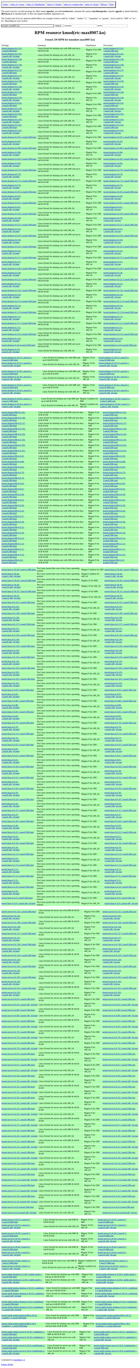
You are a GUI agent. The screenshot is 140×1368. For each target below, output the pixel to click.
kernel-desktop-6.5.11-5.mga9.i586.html (19, 323)
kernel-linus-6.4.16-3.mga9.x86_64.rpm (113, 892)
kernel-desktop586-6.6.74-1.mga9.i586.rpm (114, 479)
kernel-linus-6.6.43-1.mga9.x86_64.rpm (113, 804)
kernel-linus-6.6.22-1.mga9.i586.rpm (120, 832)
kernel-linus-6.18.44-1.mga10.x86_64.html (11, 586)
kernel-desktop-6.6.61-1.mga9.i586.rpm (120, 203)
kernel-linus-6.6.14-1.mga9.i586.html (18, 854)
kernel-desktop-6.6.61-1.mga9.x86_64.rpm (113, 208)
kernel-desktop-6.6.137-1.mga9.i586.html (12, 71)
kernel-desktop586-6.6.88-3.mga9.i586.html (13, 462)
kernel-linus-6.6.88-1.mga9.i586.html (18, 701)
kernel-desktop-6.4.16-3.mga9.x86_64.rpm (113, 339)
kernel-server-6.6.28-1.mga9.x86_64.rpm (120, 1136)
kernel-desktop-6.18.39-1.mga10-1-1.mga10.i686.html (17, 372)
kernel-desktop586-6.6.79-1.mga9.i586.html (13, 473)
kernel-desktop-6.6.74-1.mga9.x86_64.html (11, 186)
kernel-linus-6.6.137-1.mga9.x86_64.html (11, 629)
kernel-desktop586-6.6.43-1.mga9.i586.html (13, 512)
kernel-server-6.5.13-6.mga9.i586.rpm (118, 1174)
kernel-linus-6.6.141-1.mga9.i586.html (18, 602)
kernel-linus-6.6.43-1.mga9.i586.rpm (120, 799)
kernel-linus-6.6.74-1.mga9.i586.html (18, 734)
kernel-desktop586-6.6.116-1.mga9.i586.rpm (115, 441)
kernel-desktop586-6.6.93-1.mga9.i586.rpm (114, 457)
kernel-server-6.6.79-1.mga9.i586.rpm (118, 1032)
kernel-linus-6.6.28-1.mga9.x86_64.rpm (113, 826)
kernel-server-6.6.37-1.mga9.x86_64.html (19, 1125)
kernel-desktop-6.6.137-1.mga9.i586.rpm (113, 71)
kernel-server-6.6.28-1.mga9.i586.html (18, 1130)
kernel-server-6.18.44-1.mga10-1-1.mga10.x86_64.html (16, 1253)
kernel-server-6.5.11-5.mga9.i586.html (18, 1185)
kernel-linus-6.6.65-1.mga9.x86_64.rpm (113, 750)
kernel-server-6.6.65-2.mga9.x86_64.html (19, 1059)
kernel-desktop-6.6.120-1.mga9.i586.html (12, 93)
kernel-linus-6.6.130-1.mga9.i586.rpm (120, 635)
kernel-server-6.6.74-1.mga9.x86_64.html (19, 1048)
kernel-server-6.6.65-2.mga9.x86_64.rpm (120, 1059)
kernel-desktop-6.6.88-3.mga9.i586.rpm (120, 148)
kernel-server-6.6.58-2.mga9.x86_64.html (19, 1081)
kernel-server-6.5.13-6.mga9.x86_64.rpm (120, 1180)
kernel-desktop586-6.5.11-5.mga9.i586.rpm (114, 550)
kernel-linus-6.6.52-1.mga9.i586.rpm (120, 777)
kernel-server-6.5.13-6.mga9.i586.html (18, 1174)
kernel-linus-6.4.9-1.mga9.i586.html (17, 898)
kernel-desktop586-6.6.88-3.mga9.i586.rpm (114, 462)
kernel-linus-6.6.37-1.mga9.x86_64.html (10, 815)
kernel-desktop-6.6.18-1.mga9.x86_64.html (11, 295)
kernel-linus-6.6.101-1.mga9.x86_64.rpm (113, 684)
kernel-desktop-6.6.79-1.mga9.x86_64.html (11, 175)
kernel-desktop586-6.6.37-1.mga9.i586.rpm (114, 517)
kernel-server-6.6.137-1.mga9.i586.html (19, 933)
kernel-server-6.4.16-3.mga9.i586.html (18, 1196)
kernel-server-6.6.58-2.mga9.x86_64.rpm (120, 1081)
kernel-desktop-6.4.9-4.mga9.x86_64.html (11, 350)
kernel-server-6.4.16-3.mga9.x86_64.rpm (120, 1202)
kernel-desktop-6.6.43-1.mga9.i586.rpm (120, 246)
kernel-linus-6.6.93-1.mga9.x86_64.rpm (113, 695)
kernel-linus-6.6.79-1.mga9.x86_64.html (10, 728)
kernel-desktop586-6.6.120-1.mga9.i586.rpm (115, 435)
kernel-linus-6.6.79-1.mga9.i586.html (18, 723)
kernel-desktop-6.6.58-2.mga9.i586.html (19, 214)
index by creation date (73, 4)
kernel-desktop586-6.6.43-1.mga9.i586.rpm (114, 512)
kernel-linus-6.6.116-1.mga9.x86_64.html (10, 662)
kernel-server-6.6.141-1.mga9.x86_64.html (11, 917)
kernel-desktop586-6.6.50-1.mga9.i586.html (13, 506)
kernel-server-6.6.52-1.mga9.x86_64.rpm (120, 1092)
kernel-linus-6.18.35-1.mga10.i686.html (19, 591)
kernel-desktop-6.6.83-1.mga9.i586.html (19, 159)
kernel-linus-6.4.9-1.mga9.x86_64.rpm (121, 903)
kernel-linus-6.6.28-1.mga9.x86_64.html (10, 826)
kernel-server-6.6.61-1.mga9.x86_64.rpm (120, 1070)
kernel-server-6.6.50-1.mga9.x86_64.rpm (120, 1103)
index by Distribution (36, 4)
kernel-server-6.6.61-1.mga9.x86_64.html (19, 1070)
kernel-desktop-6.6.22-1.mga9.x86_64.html (11, 285)
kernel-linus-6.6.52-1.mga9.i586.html (18, 777)
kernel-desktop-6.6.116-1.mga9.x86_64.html (12, 109)
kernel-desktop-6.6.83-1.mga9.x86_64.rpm (113, 164)
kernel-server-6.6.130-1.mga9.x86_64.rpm (112, 950)
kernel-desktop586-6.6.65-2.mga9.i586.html (13, 484)
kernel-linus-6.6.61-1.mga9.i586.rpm (120, 755)
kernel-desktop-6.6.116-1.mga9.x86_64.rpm (113, 109)
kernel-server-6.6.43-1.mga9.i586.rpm (118, 1108)
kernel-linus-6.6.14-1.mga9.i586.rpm (120, 854)
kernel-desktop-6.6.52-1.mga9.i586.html (19, 225)
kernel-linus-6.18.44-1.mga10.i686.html (19, 580)
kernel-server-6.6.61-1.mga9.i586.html (18, 1065)
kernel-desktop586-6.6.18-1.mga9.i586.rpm (114, 534)
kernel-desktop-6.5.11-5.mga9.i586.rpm (120, 323)
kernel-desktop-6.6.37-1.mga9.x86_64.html (11, 263)
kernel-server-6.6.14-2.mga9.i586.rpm (118, 1163)
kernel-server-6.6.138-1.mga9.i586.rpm (119, 922)
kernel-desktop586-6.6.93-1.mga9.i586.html (13, 457)
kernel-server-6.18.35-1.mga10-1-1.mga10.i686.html (16, 1220)
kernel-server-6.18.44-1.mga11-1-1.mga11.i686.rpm (113, 1261)
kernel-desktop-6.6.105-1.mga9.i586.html (12, 115)
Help (112, 4)
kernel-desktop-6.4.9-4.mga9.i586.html (18, 345)
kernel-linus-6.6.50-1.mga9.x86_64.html (10, 794)
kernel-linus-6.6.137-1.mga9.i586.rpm (120, 624)
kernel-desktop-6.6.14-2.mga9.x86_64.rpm (113, 306)
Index (5, 4)
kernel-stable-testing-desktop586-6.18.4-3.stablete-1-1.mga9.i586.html (19, 1324)
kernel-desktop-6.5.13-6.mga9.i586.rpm (120, 312)
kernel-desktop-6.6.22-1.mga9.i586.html (19, 279)
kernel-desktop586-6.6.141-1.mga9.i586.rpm (115, 413)
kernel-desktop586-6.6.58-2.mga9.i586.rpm (114, 495)
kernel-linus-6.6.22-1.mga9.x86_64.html (10, 837)
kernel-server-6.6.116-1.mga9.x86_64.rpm (111, 971)
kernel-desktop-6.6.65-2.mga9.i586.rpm (120, 192)
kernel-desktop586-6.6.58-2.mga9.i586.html (13, 495)
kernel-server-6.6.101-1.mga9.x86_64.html (11, 993)
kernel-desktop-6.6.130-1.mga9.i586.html (12, 82)
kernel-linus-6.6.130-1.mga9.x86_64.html (11, 640)
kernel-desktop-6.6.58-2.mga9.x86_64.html (11, 219)
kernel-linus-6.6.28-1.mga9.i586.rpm (120, 821)
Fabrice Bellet (7, 1364)
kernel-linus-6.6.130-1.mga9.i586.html (18, 635)
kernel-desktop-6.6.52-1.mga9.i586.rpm (120, 225)
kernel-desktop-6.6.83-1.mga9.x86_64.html (11, 164)
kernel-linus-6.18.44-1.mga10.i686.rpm (121, 580)
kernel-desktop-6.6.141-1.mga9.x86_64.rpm (113, 55)
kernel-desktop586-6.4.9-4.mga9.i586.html (12, 561)
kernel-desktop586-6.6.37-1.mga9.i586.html (13, 517)
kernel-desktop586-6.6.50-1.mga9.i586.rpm (114, 506)
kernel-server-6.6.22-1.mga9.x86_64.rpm (120, 1147)
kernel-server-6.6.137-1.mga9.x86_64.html (11, 939)
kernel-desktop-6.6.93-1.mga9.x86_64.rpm (113, 142)
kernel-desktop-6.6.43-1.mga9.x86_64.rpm (113, 252)
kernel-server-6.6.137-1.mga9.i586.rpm (119, 933)
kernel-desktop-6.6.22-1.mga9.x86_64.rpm (113, 285)
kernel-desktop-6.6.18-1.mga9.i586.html (19, 290)
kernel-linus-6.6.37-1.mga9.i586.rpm (120, 810)
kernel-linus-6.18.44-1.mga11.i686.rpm (121, 569)
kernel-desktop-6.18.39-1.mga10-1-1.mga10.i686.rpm (114, 372)
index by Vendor (54, 4)
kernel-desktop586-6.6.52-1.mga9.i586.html (13, 501)
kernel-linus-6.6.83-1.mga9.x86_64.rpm (113, 717)
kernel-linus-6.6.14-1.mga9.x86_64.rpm (113, 859)
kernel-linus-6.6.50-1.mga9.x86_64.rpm (113, 794)
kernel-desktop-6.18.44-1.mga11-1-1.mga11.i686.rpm (115, 399)
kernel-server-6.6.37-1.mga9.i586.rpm (118, 1119)
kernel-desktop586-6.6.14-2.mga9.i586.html (13, 539)
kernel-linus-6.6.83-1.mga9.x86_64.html (10, 717)
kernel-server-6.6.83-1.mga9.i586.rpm (118, 1021)
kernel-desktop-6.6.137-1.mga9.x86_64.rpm (113, 77)
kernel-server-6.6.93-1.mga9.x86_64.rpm (120, 1004)
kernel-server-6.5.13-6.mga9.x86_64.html (19, 1180)
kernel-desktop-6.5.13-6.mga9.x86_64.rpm (113, 317)
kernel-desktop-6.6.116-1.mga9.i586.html (12, 104)
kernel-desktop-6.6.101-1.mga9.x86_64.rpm (113, 131)
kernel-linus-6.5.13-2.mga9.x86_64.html (10, 870)
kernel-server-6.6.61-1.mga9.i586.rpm (118, 1065)
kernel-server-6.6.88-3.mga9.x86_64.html (19, 1015)
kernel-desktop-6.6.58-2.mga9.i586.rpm (120, 214)
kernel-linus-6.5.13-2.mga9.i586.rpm (120, 865)
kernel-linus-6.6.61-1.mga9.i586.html (18, 755)
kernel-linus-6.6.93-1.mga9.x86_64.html (10, 695)
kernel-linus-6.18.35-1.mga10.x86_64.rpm (113, 597)
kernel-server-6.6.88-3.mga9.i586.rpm (118, 1010)
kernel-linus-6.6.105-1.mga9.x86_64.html (11, 673)
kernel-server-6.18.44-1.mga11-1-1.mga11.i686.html (16, 1261)
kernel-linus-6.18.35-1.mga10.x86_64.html (11, 597)
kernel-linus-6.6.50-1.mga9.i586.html (18, 788)
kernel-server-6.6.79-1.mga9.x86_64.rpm (120, 1037)
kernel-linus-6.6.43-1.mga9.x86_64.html (10, 804)
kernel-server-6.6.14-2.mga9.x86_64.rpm (120, 1169)
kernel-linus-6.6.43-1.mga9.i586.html (18, 799)
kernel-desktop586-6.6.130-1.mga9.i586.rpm (115, 430)
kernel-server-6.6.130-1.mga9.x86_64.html (11, 950)
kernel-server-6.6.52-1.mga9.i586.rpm (118, 1087)
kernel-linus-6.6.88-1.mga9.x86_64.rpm (113, 706)
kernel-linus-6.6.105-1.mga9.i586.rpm (120, 668)
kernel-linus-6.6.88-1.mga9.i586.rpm (120, 701)
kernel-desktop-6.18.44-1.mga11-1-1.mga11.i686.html (17, 399)
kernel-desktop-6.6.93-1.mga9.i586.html (19, 137)
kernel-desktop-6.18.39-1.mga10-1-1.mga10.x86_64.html (17, 378)
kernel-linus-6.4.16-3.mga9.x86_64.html (10, 892)
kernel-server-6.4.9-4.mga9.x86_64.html (19, 1212)
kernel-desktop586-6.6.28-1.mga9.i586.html (13, 523)
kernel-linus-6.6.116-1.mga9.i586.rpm (120, 657)
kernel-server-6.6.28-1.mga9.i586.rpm (118, 1130)
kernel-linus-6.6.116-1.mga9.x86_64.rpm (113, 662)
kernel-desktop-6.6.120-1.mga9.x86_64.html (12, 98)
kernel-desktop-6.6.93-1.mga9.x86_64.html (11, 142)
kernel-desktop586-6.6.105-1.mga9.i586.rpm (115, 446)
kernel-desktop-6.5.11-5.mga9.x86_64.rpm (113, 328)
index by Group (17, 4)
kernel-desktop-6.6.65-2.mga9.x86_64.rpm (113, 197)
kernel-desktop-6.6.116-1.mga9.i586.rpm (113, 104)
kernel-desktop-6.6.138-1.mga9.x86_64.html (12, 66)
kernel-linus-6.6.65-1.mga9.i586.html (18, 745)
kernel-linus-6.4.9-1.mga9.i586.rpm (119, 898)
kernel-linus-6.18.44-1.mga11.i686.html (19, 569)
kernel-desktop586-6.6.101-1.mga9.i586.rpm (115, 451)
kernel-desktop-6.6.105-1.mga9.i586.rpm (113, 115)
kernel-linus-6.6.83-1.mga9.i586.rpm (120, 712)
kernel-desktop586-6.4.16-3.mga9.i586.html (13, 555)
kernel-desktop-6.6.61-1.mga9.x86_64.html (11, 208)
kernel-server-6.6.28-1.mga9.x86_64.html (19, 1136)
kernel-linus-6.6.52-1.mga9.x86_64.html (10, 783)
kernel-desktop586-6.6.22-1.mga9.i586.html (13, 528)
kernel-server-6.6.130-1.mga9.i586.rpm (119, 944)
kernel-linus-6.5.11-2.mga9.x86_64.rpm (113, 881)
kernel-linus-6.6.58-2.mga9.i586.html (18, 766)
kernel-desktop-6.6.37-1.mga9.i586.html (19, 257)
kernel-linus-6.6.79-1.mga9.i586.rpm (120, 723)
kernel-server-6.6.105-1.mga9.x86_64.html (11, 982)
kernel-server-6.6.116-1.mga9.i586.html (19, 966)
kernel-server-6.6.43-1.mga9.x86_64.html (19, 1114)
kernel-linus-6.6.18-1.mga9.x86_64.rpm (113, 848)
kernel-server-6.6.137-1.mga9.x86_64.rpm (112, 939)
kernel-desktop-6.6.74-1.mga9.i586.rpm (120, 181)
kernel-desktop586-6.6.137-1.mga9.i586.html (13, 424)
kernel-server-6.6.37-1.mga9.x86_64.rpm (120, 1125)
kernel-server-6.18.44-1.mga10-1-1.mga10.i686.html (16, 1248)
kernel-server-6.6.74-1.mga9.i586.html (18, 1043)
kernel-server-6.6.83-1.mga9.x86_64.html (19, 1026)
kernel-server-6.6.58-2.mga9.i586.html (18, 1076)
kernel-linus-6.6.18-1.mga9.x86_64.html (10, 848)
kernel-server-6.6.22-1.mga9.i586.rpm (118, 1141)
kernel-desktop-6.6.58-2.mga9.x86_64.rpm (113, 219)
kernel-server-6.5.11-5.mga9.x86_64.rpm (120, 1191)
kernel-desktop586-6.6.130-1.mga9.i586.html (13, 430)
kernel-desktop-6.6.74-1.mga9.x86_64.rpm (113, 186)
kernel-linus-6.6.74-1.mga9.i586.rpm (120, 734)
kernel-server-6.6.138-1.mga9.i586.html (19, 922)
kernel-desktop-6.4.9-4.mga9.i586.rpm (120, 345)
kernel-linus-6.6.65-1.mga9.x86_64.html (10, 750)
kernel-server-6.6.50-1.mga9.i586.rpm (118, 1098)
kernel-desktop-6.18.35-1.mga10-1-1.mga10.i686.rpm (114, 358)
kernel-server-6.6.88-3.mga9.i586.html (18, 1010)
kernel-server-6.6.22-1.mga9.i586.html (18, 1141)
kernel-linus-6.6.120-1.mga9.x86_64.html (11, 651)
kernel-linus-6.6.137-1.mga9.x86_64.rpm (113, 629)
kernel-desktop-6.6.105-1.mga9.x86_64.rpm (113, 120)
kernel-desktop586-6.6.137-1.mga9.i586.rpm (115, 424)
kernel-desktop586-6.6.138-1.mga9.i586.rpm (115, 419)
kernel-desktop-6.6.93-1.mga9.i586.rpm (120, 137)
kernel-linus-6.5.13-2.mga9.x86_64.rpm (113, 870)
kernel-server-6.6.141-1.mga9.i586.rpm (119, 911)
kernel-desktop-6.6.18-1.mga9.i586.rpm (120, 290)
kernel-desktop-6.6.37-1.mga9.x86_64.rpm (113, 263)
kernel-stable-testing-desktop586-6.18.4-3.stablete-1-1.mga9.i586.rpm (113, 1324)
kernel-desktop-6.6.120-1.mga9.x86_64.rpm (113, 98)
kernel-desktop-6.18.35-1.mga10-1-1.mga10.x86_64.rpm (114, 364)
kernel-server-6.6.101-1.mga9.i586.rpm (119, 988)
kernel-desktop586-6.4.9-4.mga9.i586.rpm (114, 561)
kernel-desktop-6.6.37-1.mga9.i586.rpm (120, 257)
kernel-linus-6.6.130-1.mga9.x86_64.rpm (113, 640)
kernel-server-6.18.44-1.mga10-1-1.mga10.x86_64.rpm (112, 1253)
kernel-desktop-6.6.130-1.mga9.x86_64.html (12, 88)
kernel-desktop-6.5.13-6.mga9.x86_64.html (11, 317)
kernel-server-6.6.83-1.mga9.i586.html (18, 1021)
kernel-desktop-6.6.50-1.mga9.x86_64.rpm (113, 241)
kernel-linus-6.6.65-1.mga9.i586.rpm (120, 745)
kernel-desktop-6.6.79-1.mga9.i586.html (19, 170)
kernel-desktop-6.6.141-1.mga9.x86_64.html (12, 55)
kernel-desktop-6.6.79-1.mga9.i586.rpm (120, 170)
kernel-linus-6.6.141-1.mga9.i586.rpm (120, 602)
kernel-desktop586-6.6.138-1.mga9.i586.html (13, 419)
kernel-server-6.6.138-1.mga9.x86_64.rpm (112, 928)
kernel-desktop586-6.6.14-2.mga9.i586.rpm (114, 539)
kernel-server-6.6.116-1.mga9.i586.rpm (119, 966)
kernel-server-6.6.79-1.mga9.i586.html (18, 1032)
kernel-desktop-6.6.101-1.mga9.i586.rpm (113, 126)
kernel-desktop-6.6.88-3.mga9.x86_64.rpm (113, 153)
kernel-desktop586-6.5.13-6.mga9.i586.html (13, 545)
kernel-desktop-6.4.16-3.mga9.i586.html (19, 334)
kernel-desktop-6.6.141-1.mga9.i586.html (12, 49)
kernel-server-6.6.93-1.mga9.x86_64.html (19, 1004)
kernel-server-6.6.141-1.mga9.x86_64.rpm (112, 917)
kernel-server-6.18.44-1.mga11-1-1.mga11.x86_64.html (16, 1267)
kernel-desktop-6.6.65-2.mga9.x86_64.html (11, 197)
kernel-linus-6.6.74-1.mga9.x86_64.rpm (113, 739)
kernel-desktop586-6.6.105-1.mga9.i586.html (13, 446)
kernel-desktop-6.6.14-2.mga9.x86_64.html (11, 306)
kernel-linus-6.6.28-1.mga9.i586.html (18, 821)
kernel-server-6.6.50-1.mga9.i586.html (18, 1098)
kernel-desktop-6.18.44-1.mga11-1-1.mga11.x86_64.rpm (115, 405)
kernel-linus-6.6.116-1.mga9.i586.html (18, 657)
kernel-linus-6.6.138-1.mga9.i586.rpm (120, 613)
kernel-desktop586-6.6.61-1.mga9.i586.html (13, 490)
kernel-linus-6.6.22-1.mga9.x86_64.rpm (113, 837)
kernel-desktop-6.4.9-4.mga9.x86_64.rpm (112, 350)
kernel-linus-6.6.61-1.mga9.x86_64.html (10, 761)
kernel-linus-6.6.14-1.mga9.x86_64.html (10, 859)
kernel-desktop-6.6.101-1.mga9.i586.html (12, 126)
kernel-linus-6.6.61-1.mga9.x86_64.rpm (113, 761)
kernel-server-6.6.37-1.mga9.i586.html (18, 1119)
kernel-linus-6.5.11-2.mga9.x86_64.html (10, 881)
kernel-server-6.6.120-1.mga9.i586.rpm (119, 955)
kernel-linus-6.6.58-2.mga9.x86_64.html (10, 772)
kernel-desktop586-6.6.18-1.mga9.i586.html (13, 534)
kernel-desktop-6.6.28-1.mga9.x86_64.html (11, 274)
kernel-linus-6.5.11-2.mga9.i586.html (17, 876)
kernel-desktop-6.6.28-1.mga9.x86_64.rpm (113, 274)
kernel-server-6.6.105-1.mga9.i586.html (19, 977)
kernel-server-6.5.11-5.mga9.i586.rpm (118, 1185)
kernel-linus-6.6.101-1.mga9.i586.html (18, 679)
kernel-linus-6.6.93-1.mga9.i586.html (18, 690)
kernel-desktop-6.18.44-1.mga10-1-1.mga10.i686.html (17, 386)
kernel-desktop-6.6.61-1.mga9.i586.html (19, 203)
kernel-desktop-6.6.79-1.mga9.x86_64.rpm (113, 175)
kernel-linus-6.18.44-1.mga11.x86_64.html (11, 575)
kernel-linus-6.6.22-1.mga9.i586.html (18, 832)
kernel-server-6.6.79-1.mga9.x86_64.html (19, 1037)
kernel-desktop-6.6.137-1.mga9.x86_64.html (12, 77)
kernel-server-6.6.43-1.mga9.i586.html (18, 1108)
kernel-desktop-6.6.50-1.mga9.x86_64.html (11, 241)
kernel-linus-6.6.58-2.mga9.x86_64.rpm (113, 772)
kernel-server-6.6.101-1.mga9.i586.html (19, 988)
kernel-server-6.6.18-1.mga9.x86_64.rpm (120, 1158)
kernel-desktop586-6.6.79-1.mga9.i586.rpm (114, 473)
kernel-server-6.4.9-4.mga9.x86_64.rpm (119, 1212)
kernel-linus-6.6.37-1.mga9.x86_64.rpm (113, 815)
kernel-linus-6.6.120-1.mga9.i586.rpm (120, 646)
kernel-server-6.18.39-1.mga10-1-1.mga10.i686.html (16, 1234)
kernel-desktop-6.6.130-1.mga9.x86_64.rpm (113, 88)
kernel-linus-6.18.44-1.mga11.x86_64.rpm (113, 575)
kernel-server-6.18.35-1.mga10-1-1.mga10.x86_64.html (16, 1226)
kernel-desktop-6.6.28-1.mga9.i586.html (19, 268)
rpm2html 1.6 (19, 1360)
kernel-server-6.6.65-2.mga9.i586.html (18, 1054)
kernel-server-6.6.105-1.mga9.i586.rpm (119, 977)
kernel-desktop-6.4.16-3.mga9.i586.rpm (120, 334)
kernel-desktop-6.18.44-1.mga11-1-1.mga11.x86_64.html (17, 405)
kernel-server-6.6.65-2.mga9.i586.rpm (118, 1054)
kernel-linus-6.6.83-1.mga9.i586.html (18, 712)
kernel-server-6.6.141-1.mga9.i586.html (19, 911)
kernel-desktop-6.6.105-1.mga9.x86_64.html (12, 120)
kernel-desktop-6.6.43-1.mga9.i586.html (19, 246)
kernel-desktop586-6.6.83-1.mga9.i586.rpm (114, 468)
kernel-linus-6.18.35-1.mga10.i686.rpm (121, 591)
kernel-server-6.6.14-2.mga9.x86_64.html (19, 1169)
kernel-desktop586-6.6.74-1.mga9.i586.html (13, 479)
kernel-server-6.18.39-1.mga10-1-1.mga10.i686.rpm (112, 1234)
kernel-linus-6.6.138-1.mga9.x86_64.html (11, 618)
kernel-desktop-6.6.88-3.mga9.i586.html (19, 148)
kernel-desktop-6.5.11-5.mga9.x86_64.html (11, 328)
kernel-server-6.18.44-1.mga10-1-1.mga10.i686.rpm (112, 1248)
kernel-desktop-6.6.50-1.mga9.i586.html (19, 236)
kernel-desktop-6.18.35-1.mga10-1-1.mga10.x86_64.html (17, 364)
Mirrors (104, 4)
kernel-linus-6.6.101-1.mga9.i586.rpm (120, 679)
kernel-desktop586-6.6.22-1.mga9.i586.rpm (114, 528)
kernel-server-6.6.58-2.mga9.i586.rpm (118, 1076)
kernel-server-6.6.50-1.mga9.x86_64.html (19, 1103)
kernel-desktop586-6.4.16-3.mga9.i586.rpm (114, 555)
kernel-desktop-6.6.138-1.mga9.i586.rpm (113, 60)
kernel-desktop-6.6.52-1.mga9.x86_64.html (11, 230)
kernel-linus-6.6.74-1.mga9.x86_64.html (10, 739)
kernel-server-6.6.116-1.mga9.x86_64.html (11, 971)
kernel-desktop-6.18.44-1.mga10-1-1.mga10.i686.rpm (114, 386)
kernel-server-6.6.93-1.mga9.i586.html (18, 999)
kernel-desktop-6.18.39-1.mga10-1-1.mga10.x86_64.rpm (114, 378)
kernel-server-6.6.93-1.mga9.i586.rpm (118, 999)
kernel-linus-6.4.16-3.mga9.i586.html (18, 887)
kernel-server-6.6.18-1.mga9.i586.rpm (118, 1152)
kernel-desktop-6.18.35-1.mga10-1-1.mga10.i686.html (17, 358)
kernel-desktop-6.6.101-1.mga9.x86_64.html (12, 131)
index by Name (91, 4)
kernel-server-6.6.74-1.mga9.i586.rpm (118, 1043)
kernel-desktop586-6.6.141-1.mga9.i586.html (13, 413)
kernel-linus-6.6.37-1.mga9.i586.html (18, 810)
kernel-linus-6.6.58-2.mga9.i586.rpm (120, 766)
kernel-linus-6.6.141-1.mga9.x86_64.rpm (113, 607)
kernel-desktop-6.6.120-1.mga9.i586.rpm (113, 93)
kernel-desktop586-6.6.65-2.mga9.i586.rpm (114, 484)
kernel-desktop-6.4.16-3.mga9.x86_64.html (11, 339)
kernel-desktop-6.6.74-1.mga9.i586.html (19, 181)
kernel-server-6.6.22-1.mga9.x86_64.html (19, 1147)
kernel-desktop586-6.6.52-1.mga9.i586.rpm (114, 501)
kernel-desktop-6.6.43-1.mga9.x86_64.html (11, 252)
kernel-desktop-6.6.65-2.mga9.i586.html (19, 192)
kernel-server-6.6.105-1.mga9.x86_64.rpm (112, 982)
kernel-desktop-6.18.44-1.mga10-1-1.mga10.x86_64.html (17, 391)
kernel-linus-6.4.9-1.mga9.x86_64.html (18, 903)
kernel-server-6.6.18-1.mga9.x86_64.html (19, 1158)
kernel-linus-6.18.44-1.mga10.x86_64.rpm (113, 586)
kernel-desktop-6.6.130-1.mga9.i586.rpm (113, 82)
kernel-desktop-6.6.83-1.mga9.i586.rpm (120, 159)
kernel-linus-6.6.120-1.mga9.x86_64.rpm (113, 651)
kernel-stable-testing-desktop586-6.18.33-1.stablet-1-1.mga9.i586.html (19, 1316)
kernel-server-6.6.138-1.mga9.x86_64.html (11, 928)
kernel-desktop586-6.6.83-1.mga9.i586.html (13, 468)
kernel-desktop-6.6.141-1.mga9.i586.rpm (113, 49)
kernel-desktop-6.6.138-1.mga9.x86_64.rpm (113, 66)
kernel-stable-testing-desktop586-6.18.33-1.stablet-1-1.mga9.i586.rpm (113, 1316)
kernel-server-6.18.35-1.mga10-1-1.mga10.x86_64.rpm (112, 1226)
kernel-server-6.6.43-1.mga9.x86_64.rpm (120, 1114)
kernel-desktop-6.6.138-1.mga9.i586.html (12, 60)
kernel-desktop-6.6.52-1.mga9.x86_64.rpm (113, 230)
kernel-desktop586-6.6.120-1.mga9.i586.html (13, 435)
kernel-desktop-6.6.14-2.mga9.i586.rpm (120, 301)
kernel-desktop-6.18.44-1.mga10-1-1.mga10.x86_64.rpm (114, 391)
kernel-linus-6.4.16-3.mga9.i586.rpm (120, 887)
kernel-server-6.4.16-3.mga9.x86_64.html (19, 1202)
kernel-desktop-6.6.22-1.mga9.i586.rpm (120, 279)
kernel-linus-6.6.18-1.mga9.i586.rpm (120, 843)
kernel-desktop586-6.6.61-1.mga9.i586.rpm (114, 490)
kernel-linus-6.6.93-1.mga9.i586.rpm (120, 690)
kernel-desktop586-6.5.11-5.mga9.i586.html (13, 550)
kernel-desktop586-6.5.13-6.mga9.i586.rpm (114, 545)
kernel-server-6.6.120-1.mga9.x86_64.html (11, 960)
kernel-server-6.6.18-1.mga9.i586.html (18, 1152)
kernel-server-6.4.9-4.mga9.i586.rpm (118, 1207)
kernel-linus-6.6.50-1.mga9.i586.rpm (120, 788)
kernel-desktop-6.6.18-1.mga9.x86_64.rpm (113, 295)
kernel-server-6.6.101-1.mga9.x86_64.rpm (112, 993)
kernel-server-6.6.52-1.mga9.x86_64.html (19, 1092)
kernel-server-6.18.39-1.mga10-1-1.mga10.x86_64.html (16, 1240)
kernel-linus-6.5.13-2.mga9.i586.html (18, 865)
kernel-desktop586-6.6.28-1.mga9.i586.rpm (114, 523)
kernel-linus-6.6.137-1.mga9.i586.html (18, 624)
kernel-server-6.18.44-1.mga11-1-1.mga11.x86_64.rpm (113, 1267)
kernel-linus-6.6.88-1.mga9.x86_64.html (10, 706)
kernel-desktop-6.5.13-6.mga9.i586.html (19, 312)
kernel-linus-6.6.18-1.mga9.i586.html (18, 843)
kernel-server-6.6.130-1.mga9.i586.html (19, 944)
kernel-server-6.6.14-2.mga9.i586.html (18, 1163)
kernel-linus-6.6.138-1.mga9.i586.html (18, 613)
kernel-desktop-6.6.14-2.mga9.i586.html (19, 301)
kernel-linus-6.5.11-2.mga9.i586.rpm (120, 876)
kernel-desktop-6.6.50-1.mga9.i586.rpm (120, 236)
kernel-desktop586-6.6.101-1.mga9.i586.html (13, 451)
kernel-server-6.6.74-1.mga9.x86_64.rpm (120, 1048)
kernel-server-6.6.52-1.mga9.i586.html (18, 1087)
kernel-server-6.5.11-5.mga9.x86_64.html (19, 1191)
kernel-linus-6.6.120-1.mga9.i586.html (18, 646)
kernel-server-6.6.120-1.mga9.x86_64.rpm (112, 960)
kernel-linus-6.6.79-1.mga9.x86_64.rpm (113, 728)
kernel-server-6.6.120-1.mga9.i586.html (19, 955)
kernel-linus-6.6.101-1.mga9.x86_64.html (11, 684)
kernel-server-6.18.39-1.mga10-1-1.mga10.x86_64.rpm (112, 1240)
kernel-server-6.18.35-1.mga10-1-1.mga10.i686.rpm (112, 1220)
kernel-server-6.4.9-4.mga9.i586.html (18, 1207)
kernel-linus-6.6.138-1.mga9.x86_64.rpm (113, 618)
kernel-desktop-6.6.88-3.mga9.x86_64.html (11, 153)
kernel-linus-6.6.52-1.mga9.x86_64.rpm (113, 783)
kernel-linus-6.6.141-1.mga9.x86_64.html (11, 607)
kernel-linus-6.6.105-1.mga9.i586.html (18, 668)
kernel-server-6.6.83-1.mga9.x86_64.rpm (120, 1026)
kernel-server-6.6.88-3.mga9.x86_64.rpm (120, 1015)
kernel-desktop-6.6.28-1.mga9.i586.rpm (120, 268)
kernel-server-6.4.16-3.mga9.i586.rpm (118, 1196)
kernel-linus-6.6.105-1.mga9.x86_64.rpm (113, 673)
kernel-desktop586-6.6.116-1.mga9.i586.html (13, 441)
